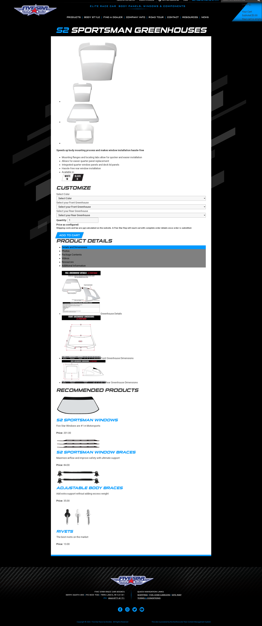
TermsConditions (148, 598)
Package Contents (72, 254)
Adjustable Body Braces (89, 488)
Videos (65, 258)
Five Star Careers (159, 595)
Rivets (64, 531)
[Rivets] (131, 517)
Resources (68, 262)
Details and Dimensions (74, 247)
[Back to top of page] (256, 619)
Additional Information (74, 265)
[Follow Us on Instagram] (127, 609)
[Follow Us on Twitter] (134, 609)
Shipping (142, 595)
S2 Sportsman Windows (87, 420)
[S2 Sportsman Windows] (131, 406)
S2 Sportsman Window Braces (96, 452)
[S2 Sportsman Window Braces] (131, 444)
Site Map (176, 595)
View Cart (247, 22)
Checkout (247, 26)
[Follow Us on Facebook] (120, 609)
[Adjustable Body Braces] (131, 477)
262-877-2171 (116, 598)
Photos (66, 251)
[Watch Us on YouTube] (142, 609)
